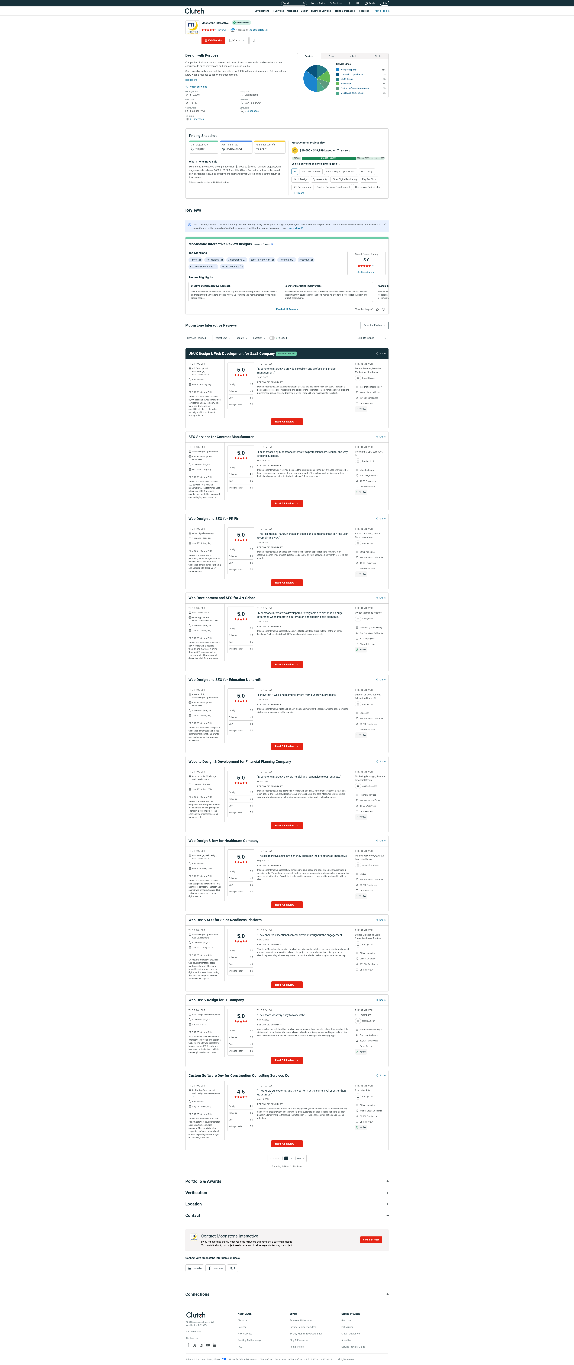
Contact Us (192, 1338)
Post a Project (381, 10)
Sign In (372, 3)
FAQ (240, 1346)
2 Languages (252, 111)
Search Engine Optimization (340, 171)
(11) (373, 266)
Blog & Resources (299, 1340)
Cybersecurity (320, 179)
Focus (331, 56)
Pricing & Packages (344, 10)
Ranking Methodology (249, 1340)
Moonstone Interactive (215, 23)
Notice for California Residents (243, 1359)
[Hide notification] (384, 224)
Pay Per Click (369, 179)
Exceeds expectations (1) (203, 266)
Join (385, 3)
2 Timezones (197, 119)
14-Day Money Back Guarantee (306, 1333)
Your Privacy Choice (211, 1359)
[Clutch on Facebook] (188, 1345)
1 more (300, 193)
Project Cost (221, 338)
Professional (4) (214, 259)
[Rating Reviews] (208, 30)
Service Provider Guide (353, 1346)
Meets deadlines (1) (232, 266)
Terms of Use (266, 1359)
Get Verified (347, 1327)
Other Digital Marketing (344, 179)
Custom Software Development (355, 88)
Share (382, 353)
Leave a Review (318, 3)
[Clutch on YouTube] (208, 1345)
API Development (302, 187)
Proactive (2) (306, 259)
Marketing (292, 10)
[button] (198, 338)
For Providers (335, 3)
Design (304, 10)
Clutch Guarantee (350, 1333)
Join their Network (258, 30)
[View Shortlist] (349, 3)
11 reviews (220, 30)
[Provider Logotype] (192, 27)
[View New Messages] (357, 3)
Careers (242, 1327)
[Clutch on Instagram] (201, 1345)
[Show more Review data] (287, 421)
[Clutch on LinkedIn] (214, 1345)
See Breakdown (365, 272)
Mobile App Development (352, 93)
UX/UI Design (347, 79)
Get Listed (346, 1320)
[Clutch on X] (195, 1345)
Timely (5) (195, 259)
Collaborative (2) (236, 259)
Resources (363, 10)
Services (309, 56)
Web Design (346, 83)
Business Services (321, 10)
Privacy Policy (192, 1359)
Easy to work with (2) (262, 259)
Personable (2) (286, 259)
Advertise (346, 1340)
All (294, 171)
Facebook (218, 1268)
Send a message (371, 1240)
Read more (191, 79)
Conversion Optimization (352, 74)
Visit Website (215, 40)
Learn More (294, 228)
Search (286, 3)
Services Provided (196, 338)
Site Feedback (193, 1331)
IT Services (278, 10)
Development (262, 10)
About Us (242, 1320)
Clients (378, 56)
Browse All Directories (301, 1320)
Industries (354, 56)
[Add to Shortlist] (253, 40)
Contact (237, 40)
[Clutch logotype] (194, 11)
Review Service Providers (303, 1327)
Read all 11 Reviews (287, 309)
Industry (240, 338)
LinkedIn (197, 1268)
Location (257, 338)
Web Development (349, 70)
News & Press (245, 1333)
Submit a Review (373, 325)
